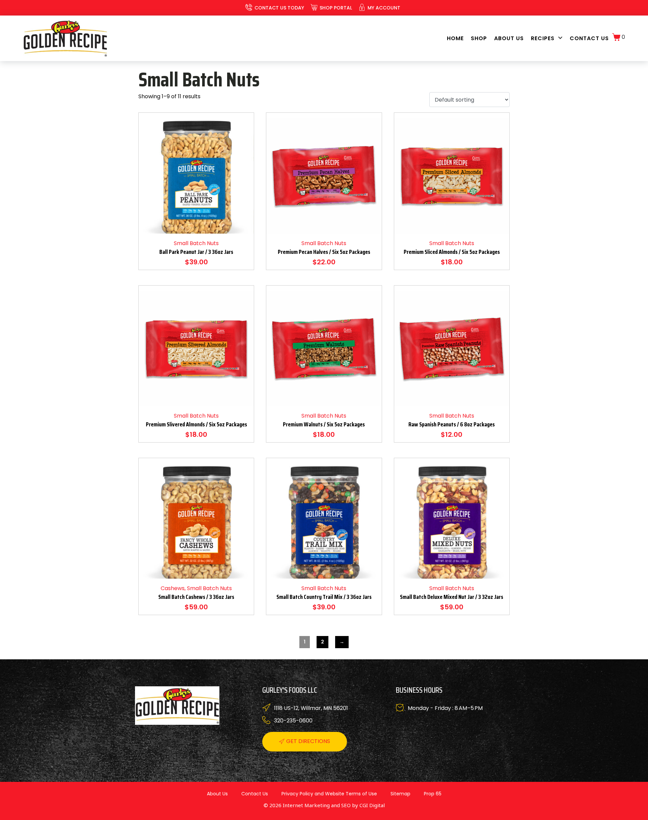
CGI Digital (372, 805)
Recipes (543, 38)
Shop (479, 38)
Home (455, 38)
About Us (509, 38)
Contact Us (589, 38)
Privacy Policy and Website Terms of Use (329, 793)
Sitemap (400, 793)
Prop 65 (432, 793)
